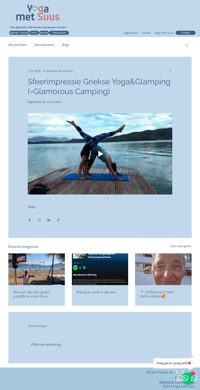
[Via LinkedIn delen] (49, 220)
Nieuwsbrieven (44, 45)
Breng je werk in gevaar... (97, 292)
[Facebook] (177, 372)
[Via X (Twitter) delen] (39, 220)
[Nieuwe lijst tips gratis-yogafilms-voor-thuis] (36, 269)
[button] (187, 44)
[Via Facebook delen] (29, 220)
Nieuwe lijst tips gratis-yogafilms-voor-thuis (32, 294)
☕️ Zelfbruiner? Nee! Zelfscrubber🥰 (157, 294)
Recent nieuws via (160, 372)
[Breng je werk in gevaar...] (100, 269)
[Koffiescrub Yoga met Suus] (163, 269)
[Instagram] (183, 372)
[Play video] (100, 154)
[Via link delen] (58, 220)
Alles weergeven (181, 246)
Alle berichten (17, 45)
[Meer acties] (170, 70)
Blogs (65, 45)
